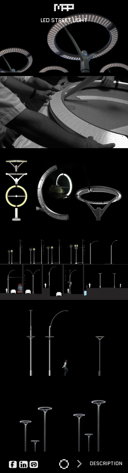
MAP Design (64, 7)
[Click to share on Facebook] (13, 464)
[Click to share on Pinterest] (34, 464)
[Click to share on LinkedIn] (23, 464)
